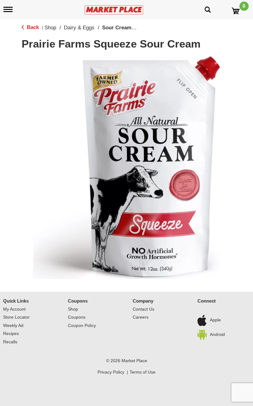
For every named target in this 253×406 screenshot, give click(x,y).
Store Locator (16, 317)
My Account (14, 309)
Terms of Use (143, 372)
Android (217, 334)
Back (32, 27)
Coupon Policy (82, 325)
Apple (215, 320)
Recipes (11, 333)
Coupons (78, 300)
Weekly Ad (13, 325)
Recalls (10, 341)
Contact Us (143, 309)
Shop (50, 28)
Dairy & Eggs (79, 28)
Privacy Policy (110, 372)
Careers (140, 317)
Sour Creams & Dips (127, 28)
